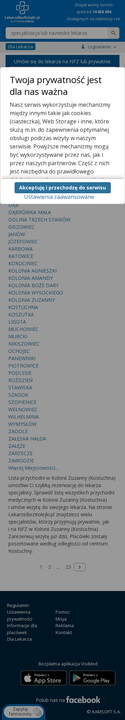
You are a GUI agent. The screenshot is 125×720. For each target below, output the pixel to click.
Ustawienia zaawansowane (59, 197)
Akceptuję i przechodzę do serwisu (62, 187)
